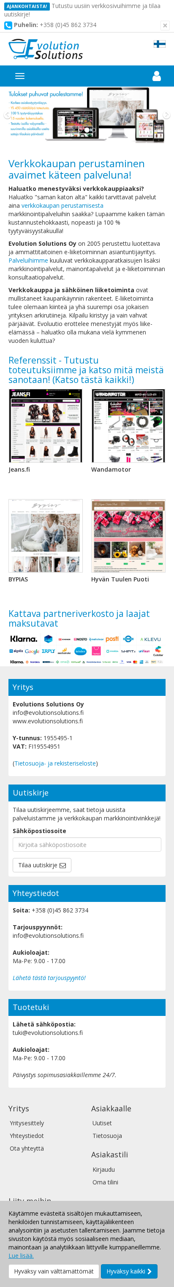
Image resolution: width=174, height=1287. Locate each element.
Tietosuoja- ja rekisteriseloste (55, 763)
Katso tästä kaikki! (93, 380)
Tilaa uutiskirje (37, 865)
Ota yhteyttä (27, 1148)
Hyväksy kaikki (125, 1271)
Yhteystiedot (27, 1136)
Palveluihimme (28, 260)
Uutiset (102, 1123)
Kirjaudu (103, 1169)
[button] (13, 115)
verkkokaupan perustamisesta (62, 205)
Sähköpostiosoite (39, 831)
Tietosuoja (107, 1136)
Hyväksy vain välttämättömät (54, 1271)
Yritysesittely (27, 1123)
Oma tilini (105, 1182)
